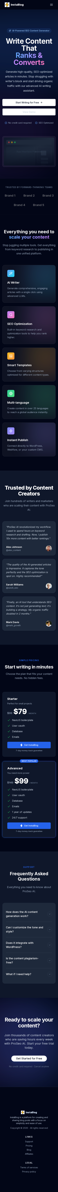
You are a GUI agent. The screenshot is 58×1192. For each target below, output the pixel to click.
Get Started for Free (29, 1058)
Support (29, 1141)
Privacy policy (29, 1171)
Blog (29, 1149)
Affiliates (29, 1154)
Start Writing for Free (27, 102)
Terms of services (29, 1167)
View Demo (29, 111)
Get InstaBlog (31, 745)
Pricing (29, 1145)
